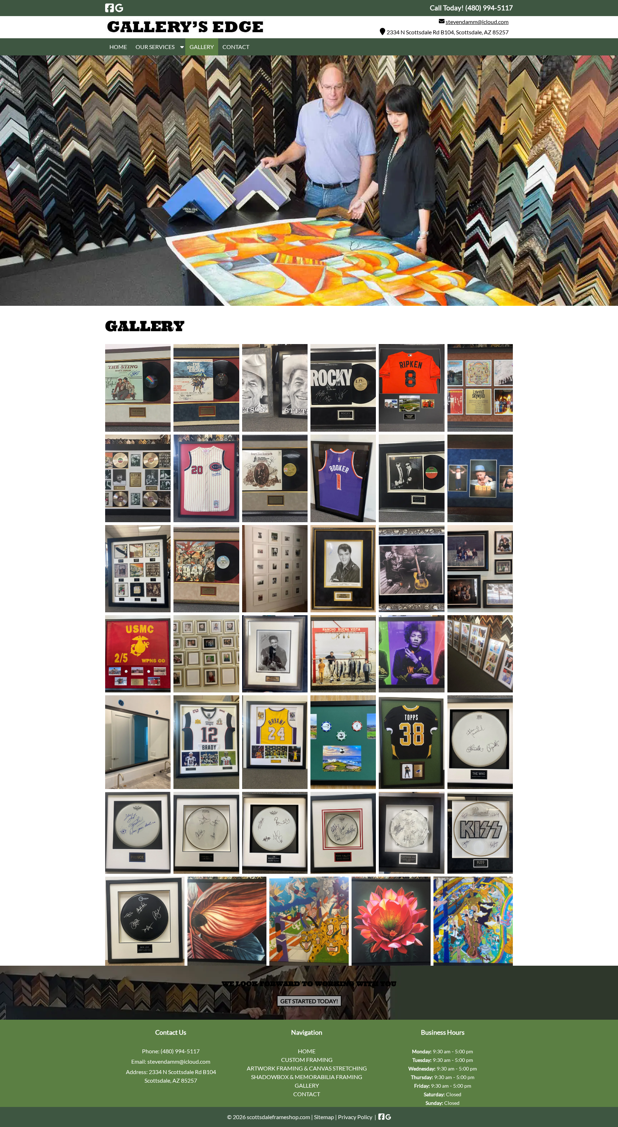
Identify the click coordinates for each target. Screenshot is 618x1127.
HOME (118, 46)
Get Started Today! (309, 1001)
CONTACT (235, 46)
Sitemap (324, 1116)
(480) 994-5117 (180, 1051)
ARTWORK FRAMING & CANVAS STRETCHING (307, 1068)
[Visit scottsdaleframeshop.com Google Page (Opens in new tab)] (119, 8)
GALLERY (202, 46)
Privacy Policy (355, 1116)
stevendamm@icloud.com (477, 21)
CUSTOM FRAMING (307, 1059)
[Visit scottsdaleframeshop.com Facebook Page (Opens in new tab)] (109, 8)
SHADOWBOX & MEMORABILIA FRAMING (306, 1076)
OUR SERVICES (155, 46)
